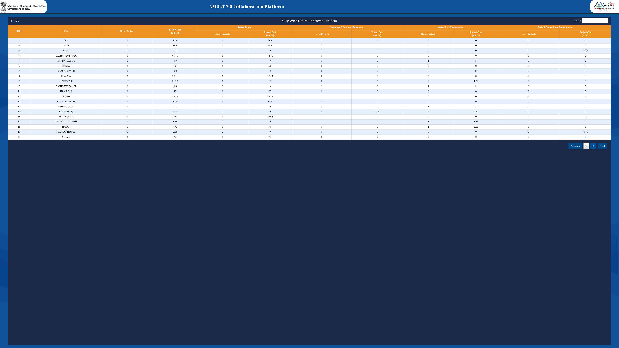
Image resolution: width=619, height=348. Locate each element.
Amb (66, 40)
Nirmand (66, 137)
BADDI (66, 50)
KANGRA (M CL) (66, 106)
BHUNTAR (66, 66)
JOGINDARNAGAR (66, 101)
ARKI (66, 45)
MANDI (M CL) (66, 117)
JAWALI (66, 96)
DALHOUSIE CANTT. (66, 86)
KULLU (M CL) (66, 111)
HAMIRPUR (66, 91)
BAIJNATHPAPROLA (66, 56)
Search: (577, 20)
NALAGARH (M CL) (66, 132)
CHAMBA (66, 76)
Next (602, 146)
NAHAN (66, 127)
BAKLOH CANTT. (66, 61)
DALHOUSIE (66, 81)
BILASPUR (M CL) (66, 71)
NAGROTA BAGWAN (66, 122)
